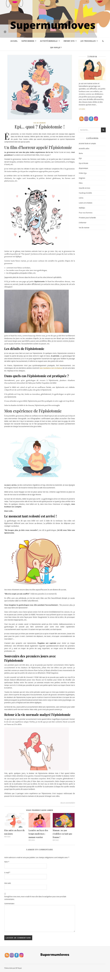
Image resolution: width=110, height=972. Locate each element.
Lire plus (82, 109)
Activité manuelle (49, 41)
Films (81, 183)
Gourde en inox (84, 188)
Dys (80, 158)
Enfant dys (83, 173)
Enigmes (82, 178)
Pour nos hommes (85, 213)
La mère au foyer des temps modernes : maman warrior (38, 833)
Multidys (82, 208)
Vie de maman (40, 123)
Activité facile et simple (87, 143)
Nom (6, 862)
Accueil (14, 41)
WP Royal (18, 968)
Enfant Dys (69, 41)
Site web (7, 883)
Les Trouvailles (88, 41)
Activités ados (84, 148)
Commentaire (9, 903)
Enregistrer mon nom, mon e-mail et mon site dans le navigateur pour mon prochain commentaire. (35, 897)
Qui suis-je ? (55, 47)
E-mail (7, 872)
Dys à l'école (83, 163)
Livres (81, 198)
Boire (81, 153)
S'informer (82, 222)
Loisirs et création (85, 203)
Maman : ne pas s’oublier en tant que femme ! (62, 833)
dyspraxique (83, 168)
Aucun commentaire (68, 803)
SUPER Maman (27, 41)
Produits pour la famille (87, 218)
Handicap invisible (85, 193)
